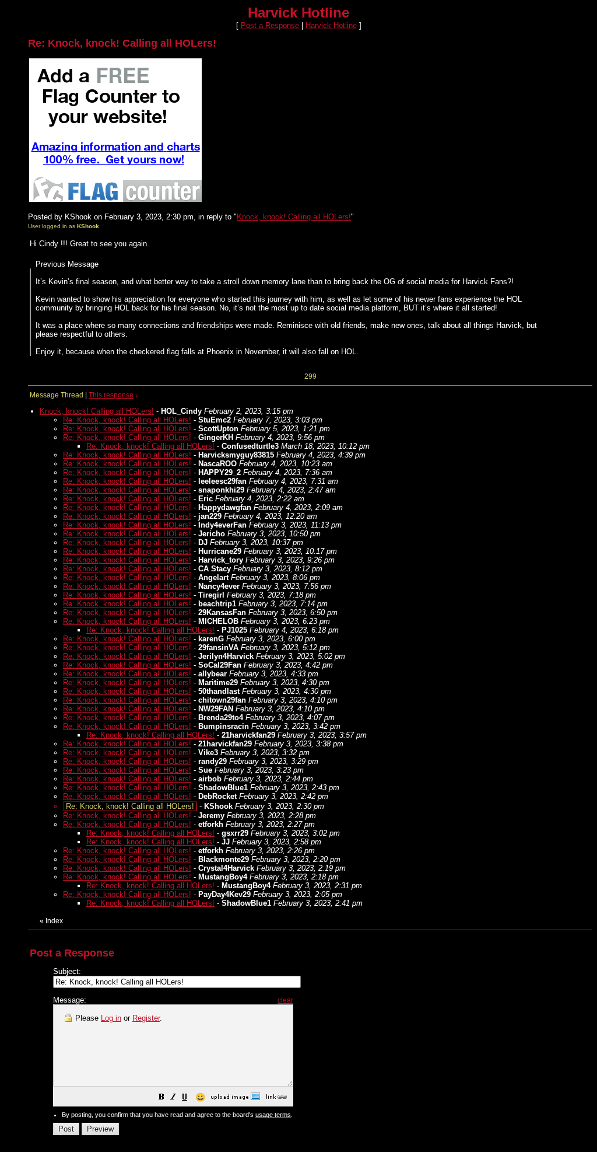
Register (146, 1018)
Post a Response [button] (270, 25)
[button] (161, 1098)
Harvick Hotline (331, 25)
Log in (111, 1018)
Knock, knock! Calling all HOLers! (294, 216)
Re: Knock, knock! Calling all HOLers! (127, 420)
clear (285, 1000)
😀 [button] (200, 1097)
